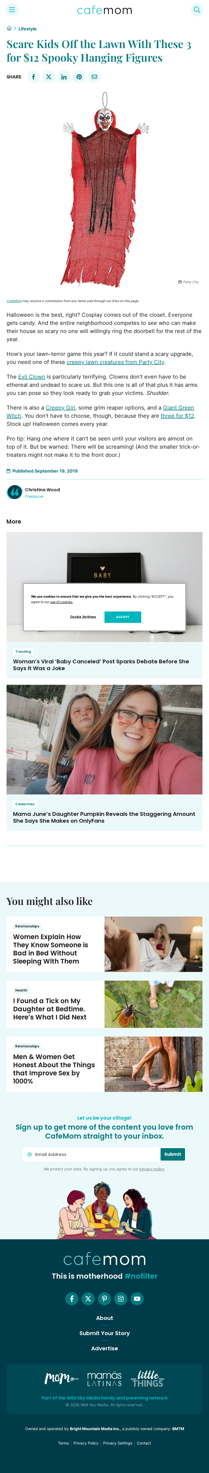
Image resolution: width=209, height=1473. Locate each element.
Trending (23, 651)
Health (21, 990)
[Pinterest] (104, 1298)
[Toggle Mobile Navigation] (12, 9)
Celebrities (25, 804)
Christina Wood (42, 490)
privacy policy (151, 1169)
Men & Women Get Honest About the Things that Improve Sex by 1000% (54, 1069)
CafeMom (14, 301)
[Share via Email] (94, 76)
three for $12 (177, 416)
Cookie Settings (83, 617)
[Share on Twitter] (48, 76)
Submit (172, 1154)
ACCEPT (122, 617)
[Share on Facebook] (33, 76)
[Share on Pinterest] (79, 76)
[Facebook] (71, 1298)
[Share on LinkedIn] (63, 76)
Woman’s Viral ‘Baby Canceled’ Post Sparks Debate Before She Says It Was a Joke (101, 665)
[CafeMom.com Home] (104, 9)
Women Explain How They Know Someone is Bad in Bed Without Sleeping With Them (50, 949)
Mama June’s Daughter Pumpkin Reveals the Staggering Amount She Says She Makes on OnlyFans (104, 817)
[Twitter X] (88, 1298)
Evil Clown (31, 376)
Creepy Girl (60, 407)
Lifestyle (28, 28)
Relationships (27, 926)
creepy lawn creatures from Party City (115, 362)
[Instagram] (120, 1298)
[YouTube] (137, 1298)
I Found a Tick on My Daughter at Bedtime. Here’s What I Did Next (50, 1009)
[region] (104, 607)
